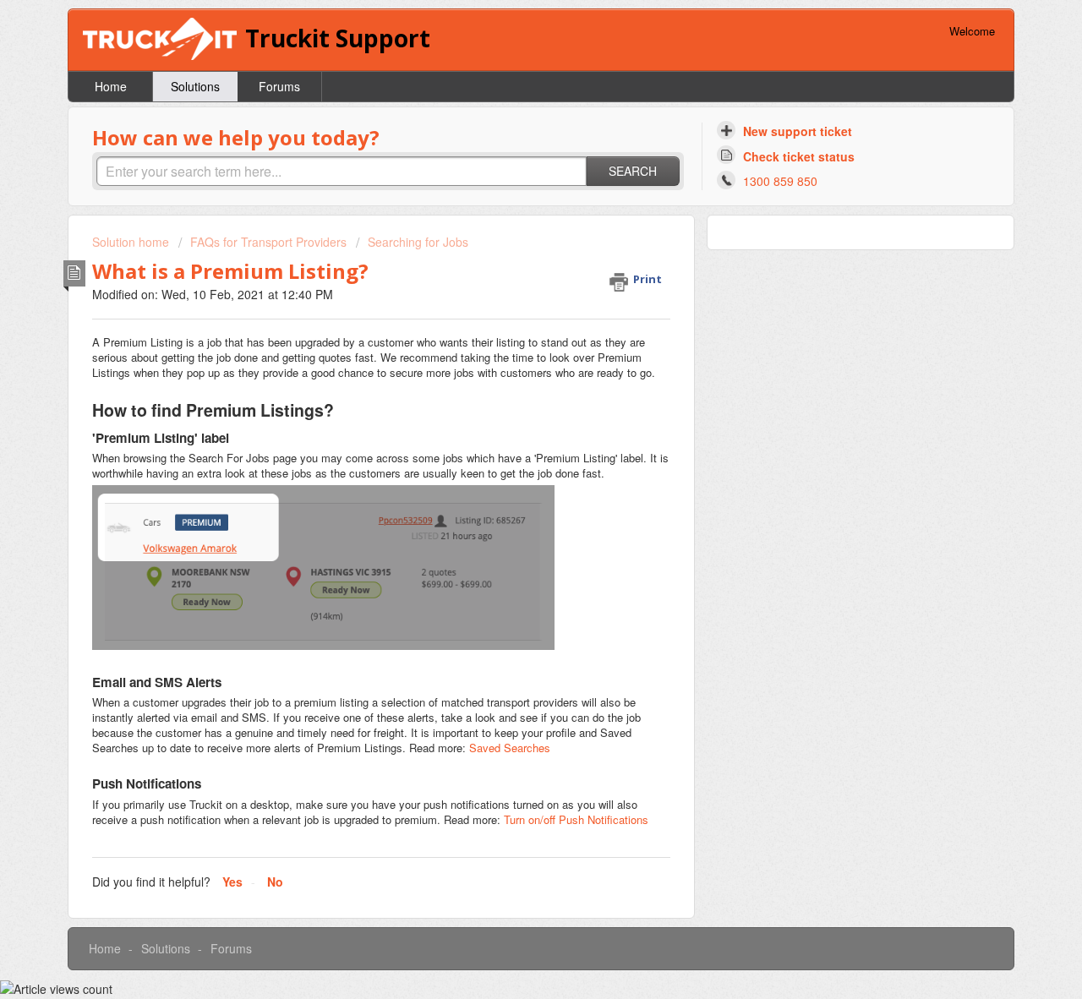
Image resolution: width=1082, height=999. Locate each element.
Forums (279, 86)
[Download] (509, 278)
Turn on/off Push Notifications (576, 819)
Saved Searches (509, 748)
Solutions (195, 86)
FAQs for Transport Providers (268, 241)
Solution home (132, 241)
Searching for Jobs (418, 241)
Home (111, 86)
